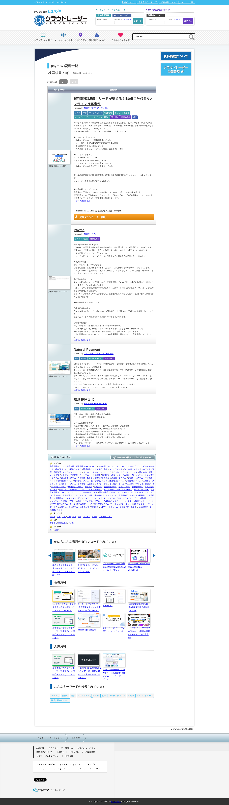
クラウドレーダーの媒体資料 (82, 752)
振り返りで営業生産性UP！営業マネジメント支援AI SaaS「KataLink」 (89, 607)
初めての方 (129, 2)
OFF (74, 81)
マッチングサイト (117, 695)
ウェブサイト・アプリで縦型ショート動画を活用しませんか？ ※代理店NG (139, 633)
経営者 (77, 113)
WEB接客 (108, 113)
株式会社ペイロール (60, 700)
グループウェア (134, 466)
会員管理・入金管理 (86, 484)
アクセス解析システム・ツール (141, 501)
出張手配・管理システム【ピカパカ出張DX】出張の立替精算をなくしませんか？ (63, 633)
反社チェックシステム (68, 507)
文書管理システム (70, 495)
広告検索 (76, 738)
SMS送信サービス (84, 504)
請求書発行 (88, 469)
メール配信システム (73, 469)
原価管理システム (133, 481)
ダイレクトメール (145, 695)
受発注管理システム (99, 481)
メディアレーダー (47, 764)
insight (96, 695)
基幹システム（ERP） (117, 466)
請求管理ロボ (84, 399)
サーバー (87, 472)
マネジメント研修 (74, 498)
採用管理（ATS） (109, 475)
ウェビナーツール (116, 484)
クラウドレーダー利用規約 (61, 748)
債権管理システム (102, 478)
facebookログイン (122, 15)
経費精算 (96, 475)
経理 (76, 358)
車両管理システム (75, 487)
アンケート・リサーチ (102, 472)
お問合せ (61, 752)
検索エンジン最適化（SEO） (89, 501)
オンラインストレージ (72, 472)
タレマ (69, 769)
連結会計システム (135, 478)
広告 (55, 507)
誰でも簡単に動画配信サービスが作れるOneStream (139, 566)
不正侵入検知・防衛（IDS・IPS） (118, 490)
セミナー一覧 (187, 2)
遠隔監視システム (68, 478)
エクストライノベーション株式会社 (98, 354)
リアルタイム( (84, 695)
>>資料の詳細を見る (82, 201)
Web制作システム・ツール (115, 501)
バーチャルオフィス (89, 492)
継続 (135, 117)
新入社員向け (141, 495)
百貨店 (65, 695)
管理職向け (60, 498)
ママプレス (44, 769)
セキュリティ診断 (141, 490)
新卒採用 (88, 487)
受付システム (56, 510)
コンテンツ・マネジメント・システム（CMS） (103, 498)
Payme (79, 230)
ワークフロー (85, 475)
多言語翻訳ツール (126, 495)
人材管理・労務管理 (69, 475)
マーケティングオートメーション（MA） (92, 117)
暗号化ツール (137, 487)
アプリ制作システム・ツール (63, 504)
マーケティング (95, 113)
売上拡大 (115, 117)
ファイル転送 (124, 475)
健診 (73, 695)
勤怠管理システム (57, 466)
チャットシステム (122, 113)
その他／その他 (81, 239)
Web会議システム (131, 469)
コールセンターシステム (65, 484)
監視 (104, 695)
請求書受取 (103, 492)
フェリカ (55, 695)
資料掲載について (169, 2)
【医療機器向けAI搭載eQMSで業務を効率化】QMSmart (139, 607)
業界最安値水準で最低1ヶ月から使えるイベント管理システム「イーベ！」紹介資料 (64, 570)
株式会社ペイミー (91, 234)
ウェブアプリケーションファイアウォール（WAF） (80, 490)
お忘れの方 (127, 19)
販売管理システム (116, 481)
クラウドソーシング (129, 472)
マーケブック (91, 764)
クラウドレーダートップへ (49, 738)
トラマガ (76, 764)
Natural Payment (87, 349)
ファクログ (82, 769)
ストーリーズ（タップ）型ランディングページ (114, 629)
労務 (69, 517)
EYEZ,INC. (116, 801)
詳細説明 (52, 81)
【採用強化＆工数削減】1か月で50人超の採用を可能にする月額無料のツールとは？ (89, 673)
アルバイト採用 (86, 495)
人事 (64, 517)
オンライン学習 (101, 469)
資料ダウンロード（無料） (93, 217)
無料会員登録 (103, 15)
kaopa (131, 695)
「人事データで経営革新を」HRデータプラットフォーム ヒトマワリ (114, 566)
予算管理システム (85, 478)
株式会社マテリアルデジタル (96, 108)
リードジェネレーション (121, 504)
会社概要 (40, 748)
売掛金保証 (84, 507)
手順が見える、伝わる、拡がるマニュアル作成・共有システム (89, 568)
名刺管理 (102, 466)
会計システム (137, 475)
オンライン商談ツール (145, 484)
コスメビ (57, 769)
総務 (74, 517)
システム (86, 517)
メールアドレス (102, 19)
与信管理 (94, 507)
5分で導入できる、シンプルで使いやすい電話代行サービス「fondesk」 (64, 607)
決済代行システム (118, 478)
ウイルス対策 (124, 487)
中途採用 (98, 487)
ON (63, 81)
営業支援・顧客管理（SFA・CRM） (81, 466)
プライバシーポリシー (87, 748)
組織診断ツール (110, 487)
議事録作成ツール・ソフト (106, 495)
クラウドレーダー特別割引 (176, 69)
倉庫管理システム (81, 481)
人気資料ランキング (147, 2)
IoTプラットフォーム (109, 507)
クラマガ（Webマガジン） (48, 756)
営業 (85, 113)
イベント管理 (101, 484)
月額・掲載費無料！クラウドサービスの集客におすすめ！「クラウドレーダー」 (114, 674)
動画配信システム (101, 504)
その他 (84, 358)
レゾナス (96, 769)
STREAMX (107, 605)
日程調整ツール (144, 507)
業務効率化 (125, 117)
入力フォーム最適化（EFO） (63, 501)
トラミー (64, 764)
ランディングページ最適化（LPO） (139, 498)
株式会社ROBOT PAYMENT (95, 404)
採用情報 (69, 756)
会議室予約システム (128, 507)
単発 (51, 530)
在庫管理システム (64, 481)
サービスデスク (72, 492)
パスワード (122, 19)
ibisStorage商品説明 (87, 630)
